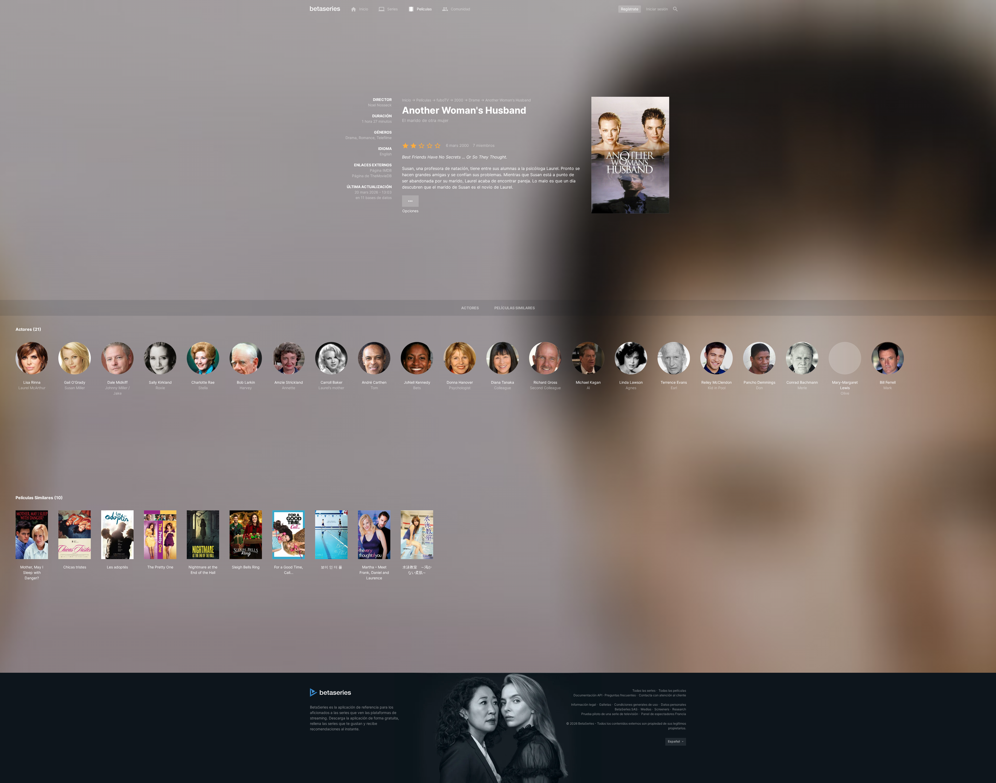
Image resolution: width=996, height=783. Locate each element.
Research (679, 709)
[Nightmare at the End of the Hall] (203, 534)
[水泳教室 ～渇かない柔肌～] (417, 534)
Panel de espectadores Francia (663, 714)
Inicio (406, 100)
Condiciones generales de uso (636, 704)
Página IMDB (381, 170)
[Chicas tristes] (74, 534)
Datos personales (673, 704)
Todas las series (643, 690)
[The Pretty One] (160, 534)
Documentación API (587, 695)
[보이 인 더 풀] (331, 534)
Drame (474, 100)
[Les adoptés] (117, 534)
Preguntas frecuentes (620, 695)
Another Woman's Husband (508, 100)
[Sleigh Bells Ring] (246, 534)
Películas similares (514, 308)
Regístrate (629, 9)
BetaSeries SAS (626, 709)
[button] (32, 369)
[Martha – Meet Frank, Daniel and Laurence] (374, 534)
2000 (458, 100)
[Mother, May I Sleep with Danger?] (32, 534)
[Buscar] (675, 9)
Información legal (583, 704)
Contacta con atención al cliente (662, 695)
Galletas (605, 704)
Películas (423, 100)
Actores (470, 308)
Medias (646, 709)
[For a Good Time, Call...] (288, 534)
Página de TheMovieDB (372, 176)
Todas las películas (672, 690)
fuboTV (443, 100)
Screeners (661, 709)
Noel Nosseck (380, 105)
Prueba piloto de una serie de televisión (609, 714)
